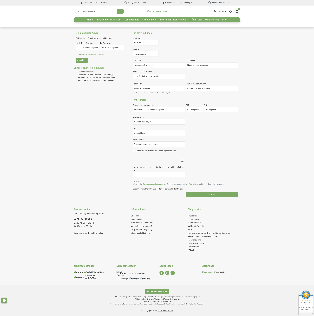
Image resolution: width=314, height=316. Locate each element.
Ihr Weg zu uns (194, 240)
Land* (135, 128)
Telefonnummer (139, 140)
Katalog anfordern (196, 243)
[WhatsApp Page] (172, 273)
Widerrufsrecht (194, 223)
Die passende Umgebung (141, 230)
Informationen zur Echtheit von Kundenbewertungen (211, 233)
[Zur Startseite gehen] (157, 11)
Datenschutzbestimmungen (153, 184)
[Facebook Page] (161, 273)
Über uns (135, 216)
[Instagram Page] (167, 273)
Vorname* (137, 61)
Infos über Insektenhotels (142, 223)
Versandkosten (152, 297)
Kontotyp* (137, 38)
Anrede (136, 49)
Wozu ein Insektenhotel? (141, 226)
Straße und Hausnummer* (144, 105)
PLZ (188, 105)
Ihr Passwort (105, 43)
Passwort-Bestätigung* (196, 84)
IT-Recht (191, 250)
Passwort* (137, 84)
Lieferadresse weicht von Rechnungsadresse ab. (156, 151)
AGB (190, 184)
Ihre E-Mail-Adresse (84, 43)
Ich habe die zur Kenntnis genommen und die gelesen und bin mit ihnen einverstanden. (178, 184)
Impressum (192, 216)
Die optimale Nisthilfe (140, 233)
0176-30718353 (83, 219)
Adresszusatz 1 (139, 117)
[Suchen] (120, 11)
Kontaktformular (95, 233)
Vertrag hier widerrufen (157, 291)
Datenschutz (193, 219)
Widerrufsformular (196, 226)
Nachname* (191, 61)
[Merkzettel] (230, 11)
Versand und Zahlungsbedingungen (203, 236)
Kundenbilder (137, 219)
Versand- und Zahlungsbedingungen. (167, 299)
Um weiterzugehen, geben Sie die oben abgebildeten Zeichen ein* (159, 168)
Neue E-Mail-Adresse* (142, 72)
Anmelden (81, 60)
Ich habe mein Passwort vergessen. (90, 54)
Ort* (206, 105)
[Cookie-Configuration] (4, 300)
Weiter (212, 195)
